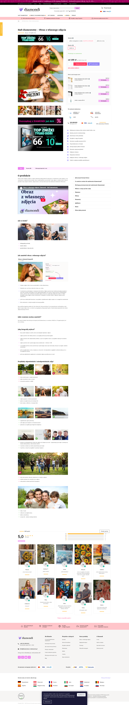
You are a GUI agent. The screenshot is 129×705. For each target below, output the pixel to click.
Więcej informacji (105, 677)
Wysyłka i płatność (57, 3)
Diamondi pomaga (47, 3)
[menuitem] (23, 15)
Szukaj (77, 8)
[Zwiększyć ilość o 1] (72, 63)
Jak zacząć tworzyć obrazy (50, 646)
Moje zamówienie (72, 3)
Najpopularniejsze (83, 642)
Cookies (63, 654)
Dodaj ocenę (21, 541)
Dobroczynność (100, 648)
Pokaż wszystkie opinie (64, 618)
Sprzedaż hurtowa (101, 645)
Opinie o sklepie (100, 642)
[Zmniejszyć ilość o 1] (72, 65)
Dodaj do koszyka (80, 64)
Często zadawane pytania (50, 652)
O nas (35, 3)
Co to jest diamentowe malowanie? (49, 640)
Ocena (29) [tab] (28, 168)
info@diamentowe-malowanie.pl (28, 649)
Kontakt (65, 3)
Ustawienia (48, 701)
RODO (63, 651)
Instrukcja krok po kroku (50, 643)
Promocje (81, 645)
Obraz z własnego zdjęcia (84, 639)
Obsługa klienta (21, 652)
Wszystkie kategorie (83, 648)
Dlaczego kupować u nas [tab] (41, 168)
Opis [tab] (21, 168)
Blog (40, 3)
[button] (104, 531)
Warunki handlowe (66, 642)
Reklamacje (64, 648)
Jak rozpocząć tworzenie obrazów (24, 3)
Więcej (45, 698)
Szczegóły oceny (32, 32)
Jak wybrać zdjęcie (73, 68)
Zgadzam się (81, 694)
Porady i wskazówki (49, 649)
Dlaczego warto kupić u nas (51, 655)
